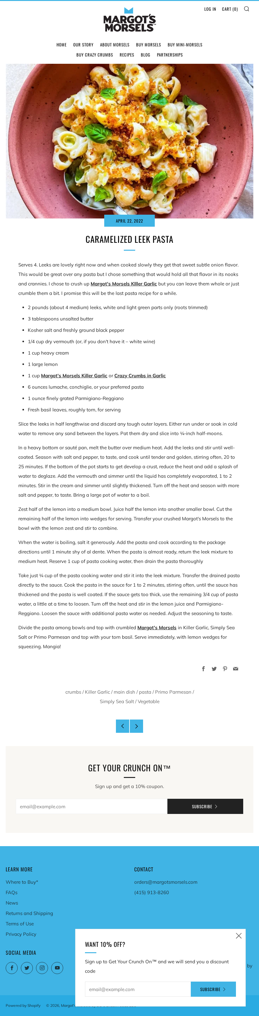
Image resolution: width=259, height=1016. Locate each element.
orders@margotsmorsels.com (165, 882)
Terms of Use (20, 924)
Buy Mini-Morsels (185, 44)
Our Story (83, 44)
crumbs (73, 692)
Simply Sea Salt (117, 701)
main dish (124, 692)
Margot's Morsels (157, 628)
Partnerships (170, 54)
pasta (145, 692)
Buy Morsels (148, 44)
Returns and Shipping (29, 913)
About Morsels (115, 44)
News (12, 903)
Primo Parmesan (173, 692)
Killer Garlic (97, 692)
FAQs (11, 892)
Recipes (127, 54)
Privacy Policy (21, 934)
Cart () (230, 9)
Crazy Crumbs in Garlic (140, 376)
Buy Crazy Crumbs (94, 54)
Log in (210, 9)
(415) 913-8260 (151, 892)
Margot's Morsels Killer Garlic (74, 376)
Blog (145, 54)
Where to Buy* (22, 882)
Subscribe (202, 806)
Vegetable (149, 701)
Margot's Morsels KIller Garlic (124, 284)
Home (62, 44)
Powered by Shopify (23, 1005)
